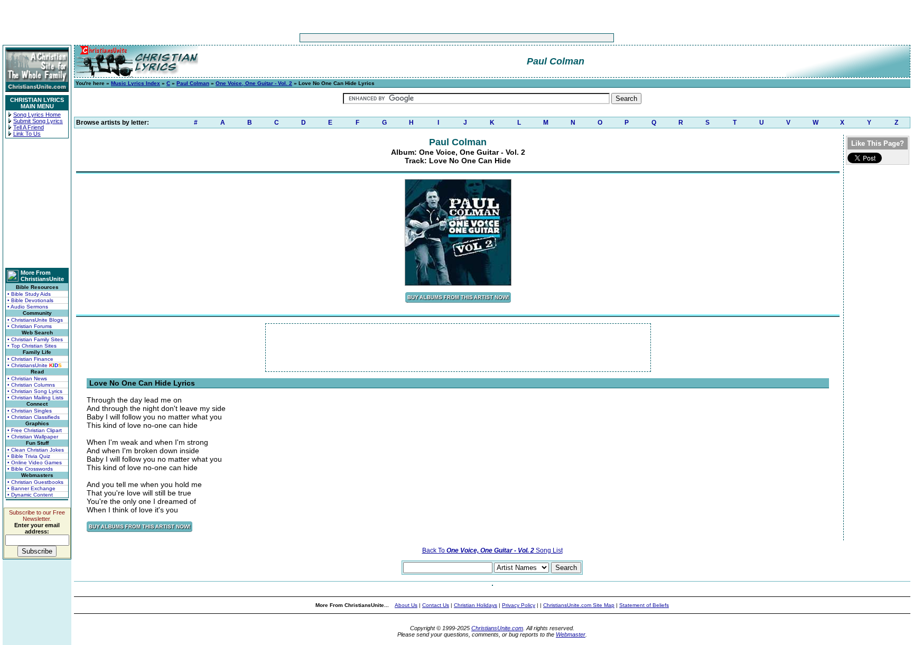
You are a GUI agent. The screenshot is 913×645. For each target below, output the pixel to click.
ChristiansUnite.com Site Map (578, 605)
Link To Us (27, 133)
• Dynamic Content (30, 495)
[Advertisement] (423, 38)
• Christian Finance (30, 359)
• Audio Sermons (27, 307)
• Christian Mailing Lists (35, 397)
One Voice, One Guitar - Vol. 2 (254, 83)
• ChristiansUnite (34, 365)
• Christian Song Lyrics (34, 391)
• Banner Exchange (31, 488)
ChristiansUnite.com (497, 628)
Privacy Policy (518, 605)
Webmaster (570, 634)
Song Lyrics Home (37, 114)
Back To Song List (492, 550)
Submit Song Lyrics (38, 121)
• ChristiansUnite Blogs (35, 320)
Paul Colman (192, 83)
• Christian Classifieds (33, 417)
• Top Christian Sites (32, 346)
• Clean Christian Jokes (35, 450)
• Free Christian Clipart (34, 430)
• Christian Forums (29, 326)
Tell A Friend (28, 127)
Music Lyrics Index (135, 83)
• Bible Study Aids (29, 294)
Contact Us (435, 605)
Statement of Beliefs (644, 605)
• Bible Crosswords (30, 469)
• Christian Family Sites (35, 339)
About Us (406, 605)
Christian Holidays (475, 605)
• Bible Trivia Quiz (28, 456)
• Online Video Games (34, 462)
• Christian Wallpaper (32, 437)
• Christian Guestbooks (35, 482)
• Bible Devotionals (30, 300)
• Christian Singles (29, 411)
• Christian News (27, 378)
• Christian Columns (31, 385)
